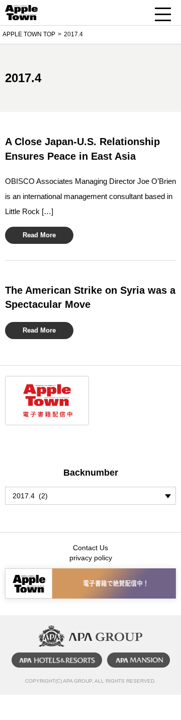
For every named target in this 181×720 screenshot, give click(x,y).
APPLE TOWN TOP (29, 34)
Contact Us (90, 548)
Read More (39, 235)
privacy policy (90, 558)
